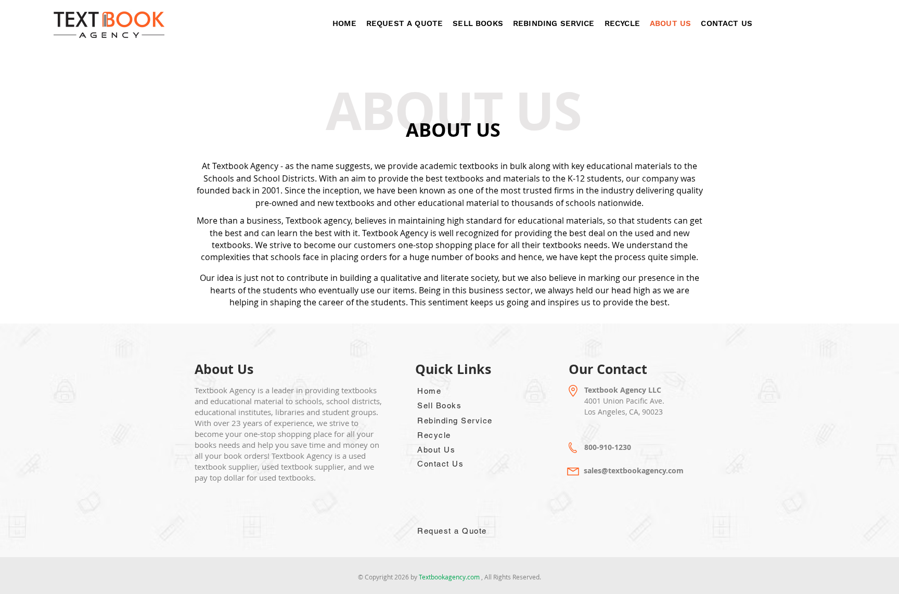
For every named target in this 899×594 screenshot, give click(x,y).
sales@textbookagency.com (634, 470)
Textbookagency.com (450, 577)
